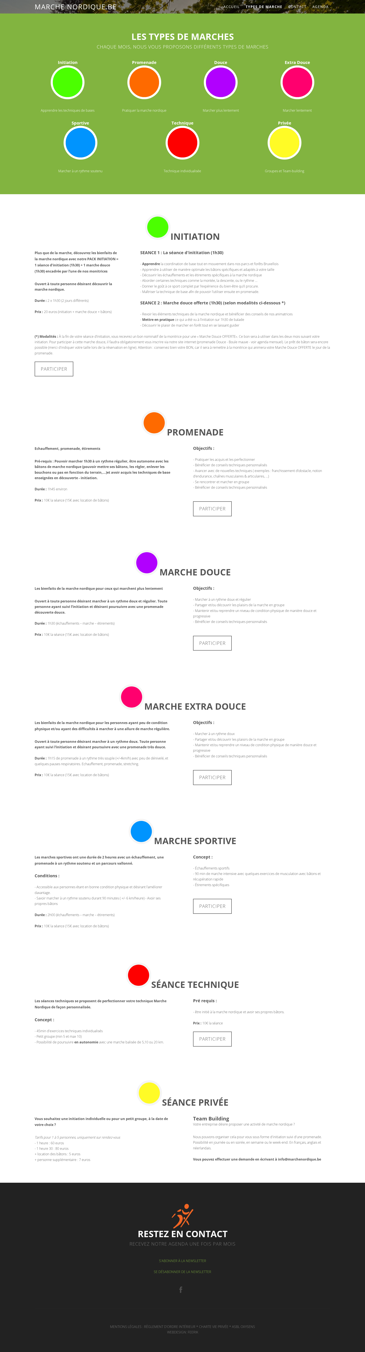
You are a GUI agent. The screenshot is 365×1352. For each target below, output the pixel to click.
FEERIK (193, 1332)
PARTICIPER (54, 369)
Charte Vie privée (213, 1326)
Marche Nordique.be (76, 6)
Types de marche (264, 6)
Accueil (231, 6)
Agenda (320, 6)
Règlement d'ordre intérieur (169, 1326)
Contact (297, 6)
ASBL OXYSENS (243, 1326)
